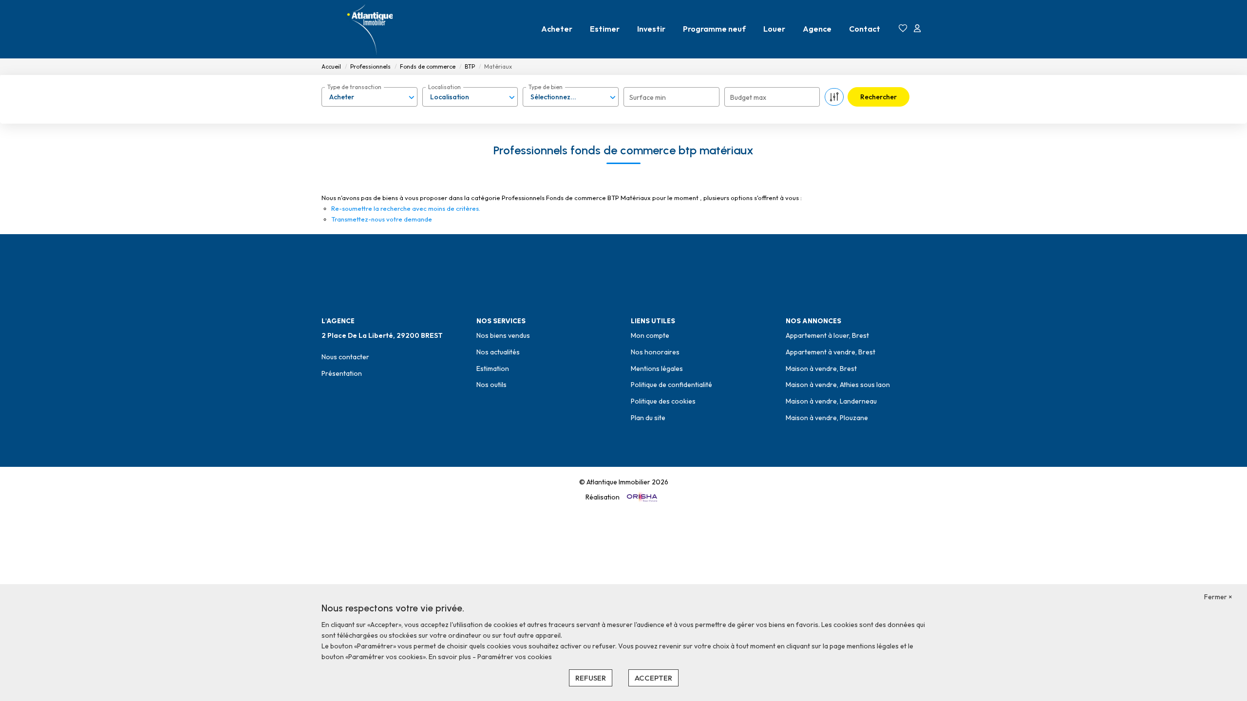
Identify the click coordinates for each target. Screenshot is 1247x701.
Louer (774, 29)
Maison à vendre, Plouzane (827, 417)
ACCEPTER (653, 678)
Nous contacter (345, 356)
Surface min (647, 97)
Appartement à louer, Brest (827, 335)
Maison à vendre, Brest (821, 368)
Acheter (556, 29)
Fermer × (1218, 596)
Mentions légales (657, 368)
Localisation (444, 87)
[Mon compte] (917, 29)
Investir (651, 29)
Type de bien (546, 87)
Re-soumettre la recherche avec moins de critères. (405, 208)
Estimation (492, 368)
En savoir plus (450, 656)
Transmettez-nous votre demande (381, 219)
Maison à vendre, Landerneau (831, 401)
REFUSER (590, 678)
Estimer (605, 29)
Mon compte (650, 335)
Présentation (341, 373)
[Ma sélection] (903, 29)
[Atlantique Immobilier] (370, 29)
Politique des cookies (663, 401)
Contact (864, 29)
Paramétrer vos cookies (514, 656)
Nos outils (491, 384)
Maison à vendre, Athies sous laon (838, 384)
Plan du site (648, 417)
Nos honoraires (655, 352)
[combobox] (369, 97)
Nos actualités (498, 352)
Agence (817, 29)
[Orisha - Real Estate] (641, 497)
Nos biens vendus (503, 335)
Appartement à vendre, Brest (830, 352)
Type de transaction (354, 87)
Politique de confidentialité (671, 384)
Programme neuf (714, 29)
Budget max (748, 97)
